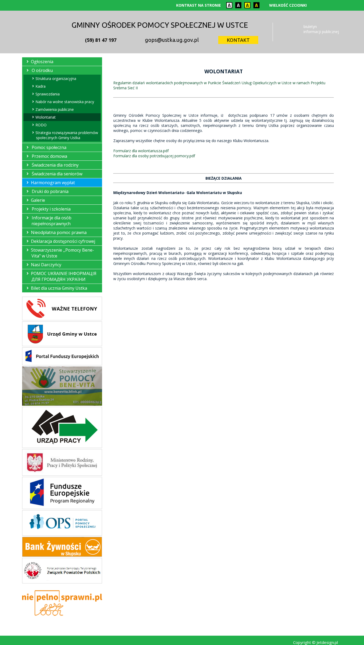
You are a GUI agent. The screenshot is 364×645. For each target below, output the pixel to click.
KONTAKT (238, 40)
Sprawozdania (48, 93)
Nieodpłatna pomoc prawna (59, 232)
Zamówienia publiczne (55, 109)
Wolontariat (46, 117)
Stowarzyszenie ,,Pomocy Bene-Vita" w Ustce (62, 253)
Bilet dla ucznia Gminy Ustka (59, 288)
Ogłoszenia (42, 61)
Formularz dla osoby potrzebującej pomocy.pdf (154, 155)
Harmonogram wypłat (53, 183)
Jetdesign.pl (327, 642)
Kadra (41, 86)
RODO (41, 124)
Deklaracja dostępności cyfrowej (63, 241)
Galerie (38, 200)
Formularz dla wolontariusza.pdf (141, 150)
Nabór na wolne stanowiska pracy (65, 101)
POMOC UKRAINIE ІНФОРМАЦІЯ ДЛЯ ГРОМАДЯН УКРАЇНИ (63, 276)
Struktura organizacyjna (56, 78)
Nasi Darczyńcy (46, 265)
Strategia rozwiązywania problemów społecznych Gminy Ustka (67, 135)
